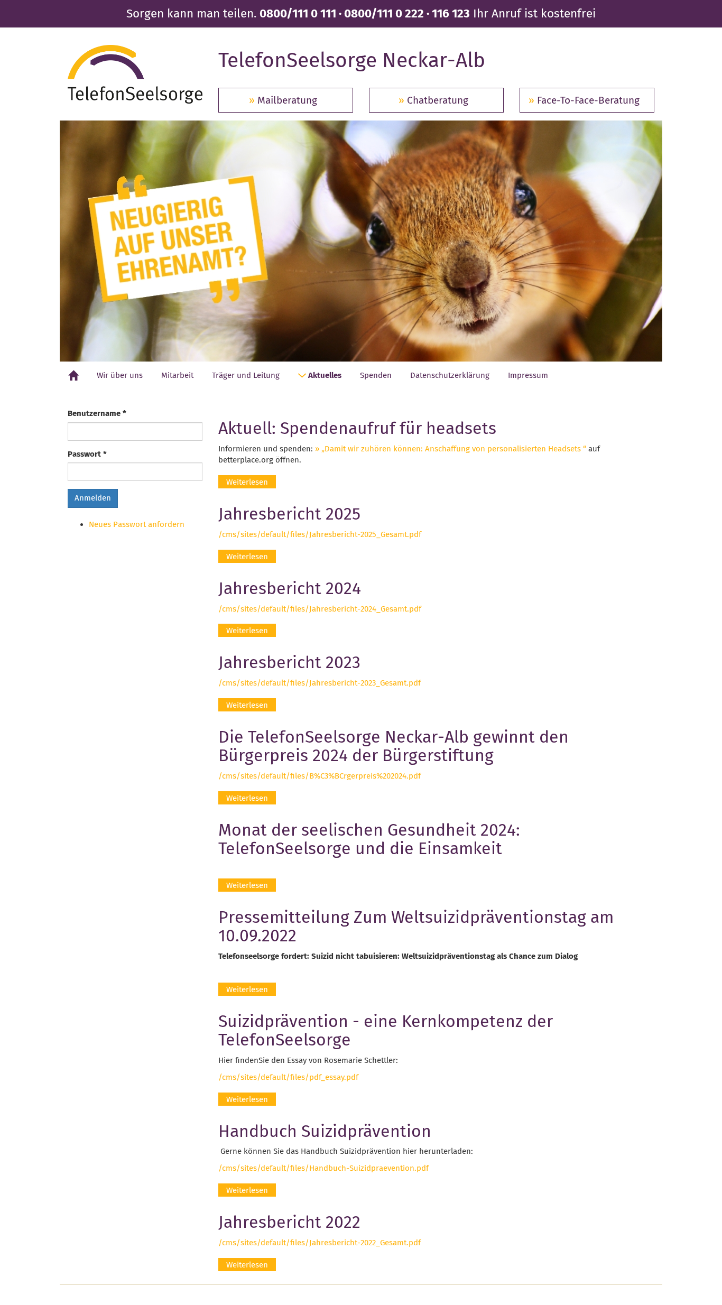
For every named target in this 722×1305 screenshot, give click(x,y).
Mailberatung (287, 100)
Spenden (376, 375)
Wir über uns (120, 375)
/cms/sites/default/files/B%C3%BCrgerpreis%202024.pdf (319, 776)
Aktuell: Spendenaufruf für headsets (357, 428)
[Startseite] (135, 74)
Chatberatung (437, 100)
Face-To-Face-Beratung (588, 100)
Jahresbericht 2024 (289, 588)
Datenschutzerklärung (449, 375)
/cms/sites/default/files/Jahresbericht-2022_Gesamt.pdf (319, 1242)
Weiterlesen (251, 482)
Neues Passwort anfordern (136, 524)
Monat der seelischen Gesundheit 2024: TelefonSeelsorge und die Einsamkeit (369, 839)
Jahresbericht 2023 (289, 662)
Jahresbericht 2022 (289, 1222)
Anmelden (93, 498)
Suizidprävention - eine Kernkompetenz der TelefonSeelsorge (385, 1030)
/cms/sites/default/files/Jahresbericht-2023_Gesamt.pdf (319, 683)
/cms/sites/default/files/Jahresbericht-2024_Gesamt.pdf (319, 609)
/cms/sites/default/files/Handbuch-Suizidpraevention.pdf (323, 1168)
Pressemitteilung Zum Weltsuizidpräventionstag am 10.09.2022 (416, 926)
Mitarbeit (177, 375)
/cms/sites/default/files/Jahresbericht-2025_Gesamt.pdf (319, 534)
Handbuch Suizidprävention (324, 1131)
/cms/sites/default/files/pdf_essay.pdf (288, 1077)
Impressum (528, 375)
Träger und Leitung (246, 375)
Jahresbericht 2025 (289, 514)
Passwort (87, 454)
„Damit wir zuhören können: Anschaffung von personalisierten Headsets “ (453, 448)
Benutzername (97, 413)
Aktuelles (323, 375)
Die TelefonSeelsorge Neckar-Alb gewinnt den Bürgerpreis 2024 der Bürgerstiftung (393, 746)
